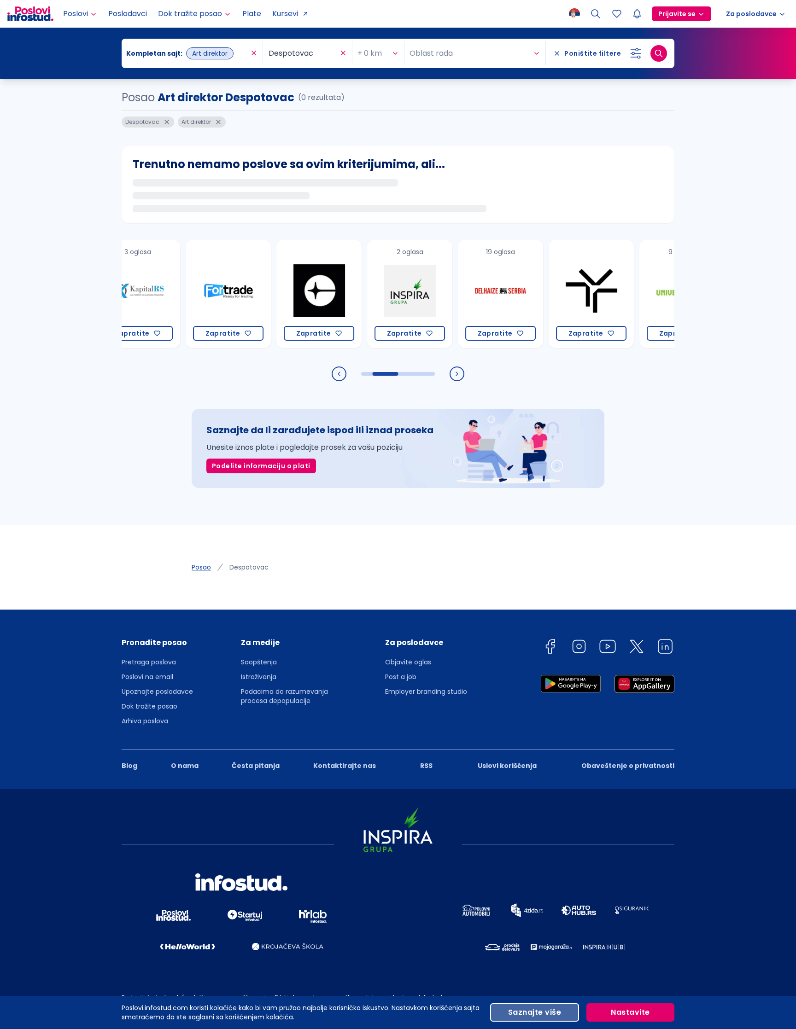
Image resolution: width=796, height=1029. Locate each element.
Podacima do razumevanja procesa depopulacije (284, 696)
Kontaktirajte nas (344, 765)
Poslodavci (127, 13)
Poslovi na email (147, 676)
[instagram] (579, 648)
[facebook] (550, 648)
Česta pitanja (256, 765)
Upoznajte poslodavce (157, 691)
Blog (129, 765)
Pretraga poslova (149, 662)
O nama (185, 765)
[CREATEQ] (300, 294)
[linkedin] (665, 648)
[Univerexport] (663, 294)
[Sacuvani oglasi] (617, 14)
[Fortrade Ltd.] (209, 294)
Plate (251, 13)
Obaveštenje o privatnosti (627, 765)
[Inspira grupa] (391, 294)
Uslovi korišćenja (507, 765)
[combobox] (187, 53)
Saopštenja (259, 662)
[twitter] (636, 648)
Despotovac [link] (249, 567)
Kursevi (285, 13)
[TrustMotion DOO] (572, 294)
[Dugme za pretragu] (658, 53)
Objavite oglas (408, 662)
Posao (201, 567)
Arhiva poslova (145, 721)
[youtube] (607, 648)
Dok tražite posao (149, 706)
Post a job (400, 676)
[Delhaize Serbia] (482, 294)
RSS (426, 765)
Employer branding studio (426, 691)
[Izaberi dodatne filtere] (635, 53)
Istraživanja (258, 676)
